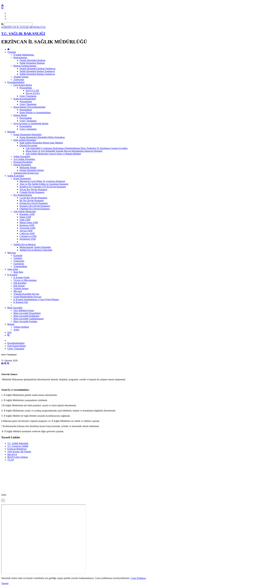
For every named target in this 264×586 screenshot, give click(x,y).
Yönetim (11, 52)
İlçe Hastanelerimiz (22, 195)
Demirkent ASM (28, 239)
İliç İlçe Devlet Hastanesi (32, 200)
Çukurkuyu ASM (28, 236)
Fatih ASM (25, 219)
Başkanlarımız (20, 57)
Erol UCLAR (32, 90)
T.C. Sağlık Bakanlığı (17, 443)
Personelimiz (26, 87)
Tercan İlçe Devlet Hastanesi (33, 189)
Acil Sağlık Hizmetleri (24, 159)
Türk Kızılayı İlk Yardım (19, 451)
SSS (9, 332)
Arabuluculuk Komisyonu (26, 173)
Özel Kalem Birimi (22, 85)
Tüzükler (17, 258)
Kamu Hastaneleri (22, 178)
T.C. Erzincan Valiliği (17, 446)
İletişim (10, 324)
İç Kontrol (12, 274)
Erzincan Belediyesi (17, 448)
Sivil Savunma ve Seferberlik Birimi (30, 123)
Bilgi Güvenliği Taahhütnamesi (28, 318)
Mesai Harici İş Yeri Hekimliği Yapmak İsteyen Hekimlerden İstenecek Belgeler (64, 151)
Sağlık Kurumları (15, 175)
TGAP (10, 459)
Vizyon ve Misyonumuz (25, 280)
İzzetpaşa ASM (27, 225)
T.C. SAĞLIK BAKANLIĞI (23, 34)
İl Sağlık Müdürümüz (23, 54)
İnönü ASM (25, 217)
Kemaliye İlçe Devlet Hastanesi (35, 206)
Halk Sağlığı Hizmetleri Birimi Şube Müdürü (41, 142)
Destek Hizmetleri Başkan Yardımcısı (37, 68)
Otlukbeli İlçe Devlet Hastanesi (35, 208)
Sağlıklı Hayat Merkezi (24, 244)
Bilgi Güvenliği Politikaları (26, 316)
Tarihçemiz (18, 79)
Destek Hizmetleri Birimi (32, 170)
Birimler (11, 131)
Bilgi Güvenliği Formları (25, 321)
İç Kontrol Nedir (21, 277)
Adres (16, 329)
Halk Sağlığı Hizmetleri (24, 140)
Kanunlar (17, 255)
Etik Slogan (19, 285)
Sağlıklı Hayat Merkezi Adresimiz (36, 250)
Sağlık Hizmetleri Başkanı (32, 63)
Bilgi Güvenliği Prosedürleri (27, 313)
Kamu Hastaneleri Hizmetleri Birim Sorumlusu (42, 137)
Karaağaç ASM (27, 214)
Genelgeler (18, 263)
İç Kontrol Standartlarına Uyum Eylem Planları (36, 299)
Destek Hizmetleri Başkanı (32, 60)
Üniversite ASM (27, 228)
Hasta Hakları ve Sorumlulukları (35, 112)
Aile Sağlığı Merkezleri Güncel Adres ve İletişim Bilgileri (53, 153)
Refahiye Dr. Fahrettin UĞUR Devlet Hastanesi (43, 186)
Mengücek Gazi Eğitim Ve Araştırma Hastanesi (42, 181)
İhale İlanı (18, 272)
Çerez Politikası (138, 578)
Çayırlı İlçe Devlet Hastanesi (33, 197)
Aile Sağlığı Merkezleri (24, 211)
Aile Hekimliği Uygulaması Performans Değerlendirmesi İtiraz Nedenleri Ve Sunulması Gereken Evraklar (77, 148)
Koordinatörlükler (16, 82)
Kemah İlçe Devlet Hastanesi (34, 203)
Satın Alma (12, 269)
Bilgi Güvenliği (14, 307)
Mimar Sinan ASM (29, 222)
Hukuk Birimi (20, 115)
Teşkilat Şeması (20, 76)
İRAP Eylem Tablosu (17, 457)
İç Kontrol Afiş (20, 302)
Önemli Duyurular (28, 145)
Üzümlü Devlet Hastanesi (32, 192)
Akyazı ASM (26, 230)
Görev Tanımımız (28, 96)
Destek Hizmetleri (22, 164)
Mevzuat (11, 252)
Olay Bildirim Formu (23, 310)
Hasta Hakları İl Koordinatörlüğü (29, 107)
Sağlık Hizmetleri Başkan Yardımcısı (37, 71)
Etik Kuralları (20, 283)
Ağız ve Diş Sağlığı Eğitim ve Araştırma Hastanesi (44, 184)
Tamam (4, 583)
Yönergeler (18, 261)
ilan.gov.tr (12, 454)
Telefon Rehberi (21, 327)
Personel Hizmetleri (22, 162)
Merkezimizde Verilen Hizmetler (35, 247)
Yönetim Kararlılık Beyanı (26, 294)
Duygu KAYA (33, 93)
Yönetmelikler (20, 266)
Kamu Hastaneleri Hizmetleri (27, 134)
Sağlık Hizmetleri (21, 156)
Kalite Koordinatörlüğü (24, 98)
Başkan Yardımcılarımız (24, 65)
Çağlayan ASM (27, 233)
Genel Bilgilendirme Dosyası (27, 296)
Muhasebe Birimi (28, 167)
